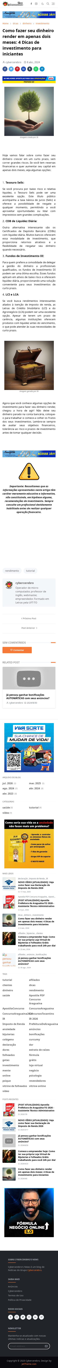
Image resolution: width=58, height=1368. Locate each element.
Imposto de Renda (37, 878)
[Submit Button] (46, 1346)
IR (47, 878)
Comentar (18, 650)
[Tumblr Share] (29, 69)
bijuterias (31, 933)
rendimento (12, 570)
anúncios (31, 954)
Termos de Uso (15, 1295)
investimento (38, 915)
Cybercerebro (34, 1270)
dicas (20, 915)
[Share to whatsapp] (35, 69)
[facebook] (31, 4)
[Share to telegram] (42, 69)
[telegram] (41, 1317)
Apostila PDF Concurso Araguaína (32, 896)
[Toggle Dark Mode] (42, 3)
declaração (23, 878)
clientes (39, 933)
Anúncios (13, 1286)
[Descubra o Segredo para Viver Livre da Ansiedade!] (29, 843)
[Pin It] (17, 69)
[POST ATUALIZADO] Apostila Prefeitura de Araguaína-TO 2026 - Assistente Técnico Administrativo (36, 903)
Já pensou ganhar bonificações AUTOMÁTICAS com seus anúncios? (27, 696)
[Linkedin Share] (23, 69)
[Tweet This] (11, 69)
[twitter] (22, 1317)
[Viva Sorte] (29, 747)
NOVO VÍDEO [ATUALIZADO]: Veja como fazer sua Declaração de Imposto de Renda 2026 (36, 885)
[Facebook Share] (4, 69)
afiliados (22, 933)
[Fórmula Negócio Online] (29, 1212)
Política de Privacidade (19, 1299)
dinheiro (28, 915)
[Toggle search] (48, 3)
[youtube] (29, 1317)
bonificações (41, 954)
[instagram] (36, 4)
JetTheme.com (29, 1363)
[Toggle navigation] (53, 3)
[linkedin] (35, 1317)
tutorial (30, 570)
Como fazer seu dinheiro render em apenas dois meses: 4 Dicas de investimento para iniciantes (36, 921)
